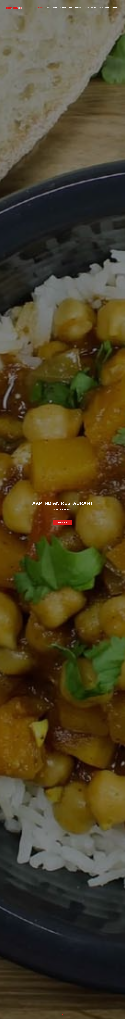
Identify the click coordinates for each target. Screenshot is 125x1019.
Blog (70, 7)
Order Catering (90, 7)
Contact (115, 7)
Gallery (63, 7)
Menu (55, 7)
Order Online (104, 7)
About (47, 7)
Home (40, 7)
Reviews (78, 7)
